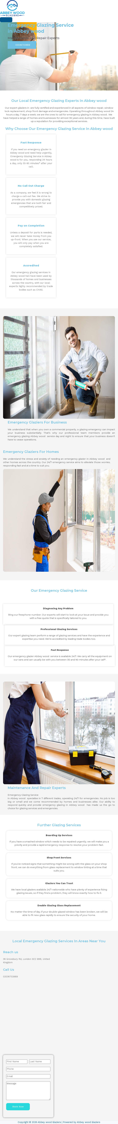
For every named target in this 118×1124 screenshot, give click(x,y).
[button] (22, 45)
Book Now (18, 1106)
